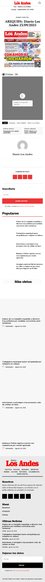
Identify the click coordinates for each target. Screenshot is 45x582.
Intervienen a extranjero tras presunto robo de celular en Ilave (28, 245)
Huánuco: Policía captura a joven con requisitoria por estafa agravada (28, 255)
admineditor (9, 326)
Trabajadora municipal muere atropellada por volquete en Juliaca (29, 234)
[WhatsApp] (30, 177)
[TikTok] (16, 496)
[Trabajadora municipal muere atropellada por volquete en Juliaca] (8, 234)
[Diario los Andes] (22, 145)
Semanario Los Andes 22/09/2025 (11, 132)
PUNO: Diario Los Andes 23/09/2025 (30, 132)
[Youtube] (28, 496)
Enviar (21, 565)
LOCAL (4, 531)
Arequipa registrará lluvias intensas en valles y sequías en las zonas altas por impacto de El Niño (29, 266)
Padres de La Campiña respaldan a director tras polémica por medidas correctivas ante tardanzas (29, 223)
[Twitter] (20, 177)
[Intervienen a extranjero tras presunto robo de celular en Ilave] (8, 245)
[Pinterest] (25, 177)
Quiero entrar (21, 201)
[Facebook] (15, 177)
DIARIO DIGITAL (22, 17)
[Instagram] (10, 496)
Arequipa (12, 123)
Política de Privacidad (26, 206)
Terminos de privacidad (21, 570)
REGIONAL (5, 539)
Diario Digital (21, 123)
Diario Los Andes (34, 123)
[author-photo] (3, 326)
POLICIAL (5, 547)
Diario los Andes (24, 7)
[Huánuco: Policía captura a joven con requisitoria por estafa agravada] (8, 255)
